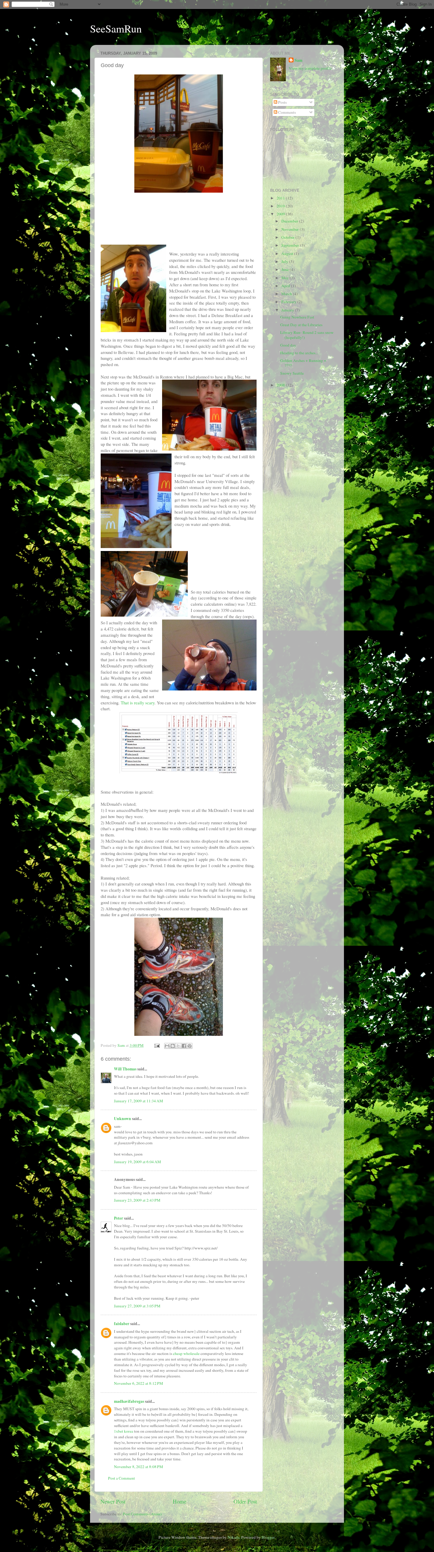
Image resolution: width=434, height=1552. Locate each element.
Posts (282, 102)
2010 (281, 206)
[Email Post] (156, 1045)
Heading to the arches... (299, 352)
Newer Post (112, 1501)
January (288, 310)
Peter (118, 1218)
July (285, 261)
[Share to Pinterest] (189, 1046)
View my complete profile (310, 68)
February (289, 301)
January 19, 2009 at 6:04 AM (137, 1161)
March (287, 293)
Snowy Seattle (292, 373)
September (290, 245)
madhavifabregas (129, 1401)
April (286, 285)
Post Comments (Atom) (142, 1514)
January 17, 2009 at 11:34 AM (138, 1101)
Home (179, 1501)
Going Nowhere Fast (297, 317)
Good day (288, 345)
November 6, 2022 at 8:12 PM (138, 1383)
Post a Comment (121, 1478)
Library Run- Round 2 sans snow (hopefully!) (307, 335)
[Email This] (167, 1046)
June (285, 269)
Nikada (233, 1537)
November (290, 229)
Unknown (122, 1119)
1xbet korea (123, 1431)
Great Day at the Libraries (301, 324)
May (285, 277)
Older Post (245, 1501)
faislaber (121, 1324)
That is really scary (137, 703)
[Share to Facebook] (184, 1046)
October (288, 237)
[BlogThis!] (173, 1046)
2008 (281, 385)
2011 (281, 198)
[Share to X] (178, 1046)
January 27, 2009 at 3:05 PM (137, 1306)
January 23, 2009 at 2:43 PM (137, 1200)
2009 (281, 214)
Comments (286, 112)
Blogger (268, 1537)
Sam (298, 60)
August (287, 253)
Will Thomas (125, 1069)
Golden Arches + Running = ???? (303, 363)
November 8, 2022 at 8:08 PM (138, 1466)
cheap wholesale (186, 1353)
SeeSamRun (116, 28)
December (290, 221)
